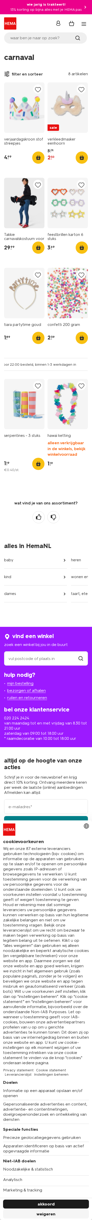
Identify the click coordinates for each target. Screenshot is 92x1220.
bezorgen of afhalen (26, 690)
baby (8, 560)
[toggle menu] (84, 24)
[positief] (38, 517)
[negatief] (53, 517)
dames (10, 593)
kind (7, 577)
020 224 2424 (16, 718)
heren (76, 560)
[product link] (24, 107)
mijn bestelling (20, 683)
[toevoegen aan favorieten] (37, 89)
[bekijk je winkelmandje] (71, 23)
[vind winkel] (81, 658)
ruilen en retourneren (27, 697)
